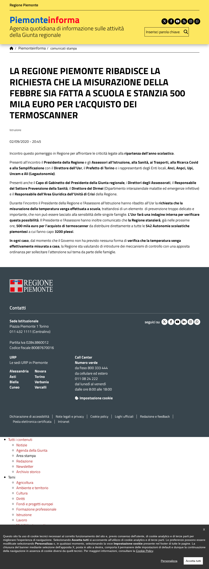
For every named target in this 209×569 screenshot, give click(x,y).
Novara (40, 371)
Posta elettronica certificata (32, 422)
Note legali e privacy (70, 416)
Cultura (22, 493)
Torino (40, 376)
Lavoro (21, 520)
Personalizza (169, 560)
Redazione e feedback (155, 416)
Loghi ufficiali (124, 416)
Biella (14, 382)
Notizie (21, 445)
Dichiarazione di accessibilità (29, 416)
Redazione (24, 461)
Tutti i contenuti (20, 439)
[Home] (12, 48)
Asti (13, 376)
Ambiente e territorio (32, 488)
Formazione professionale (36, 509)
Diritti (20, 498)
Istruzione (24, 514)
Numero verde (86, 362)
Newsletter (24, 466)
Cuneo (15, 387)
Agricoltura (24, 482)
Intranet (63, 422)
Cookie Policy (144, 550)
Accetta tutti (193, 560)
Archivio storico (28, 471)
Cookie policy (99, 416)
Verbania (42, 382)
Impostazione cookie (96, 398)
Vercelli (41, 387)
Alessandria (19, 371)
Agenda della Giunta (31, 450)
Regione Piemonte (24, 5)
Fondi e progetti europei (34, 504)
